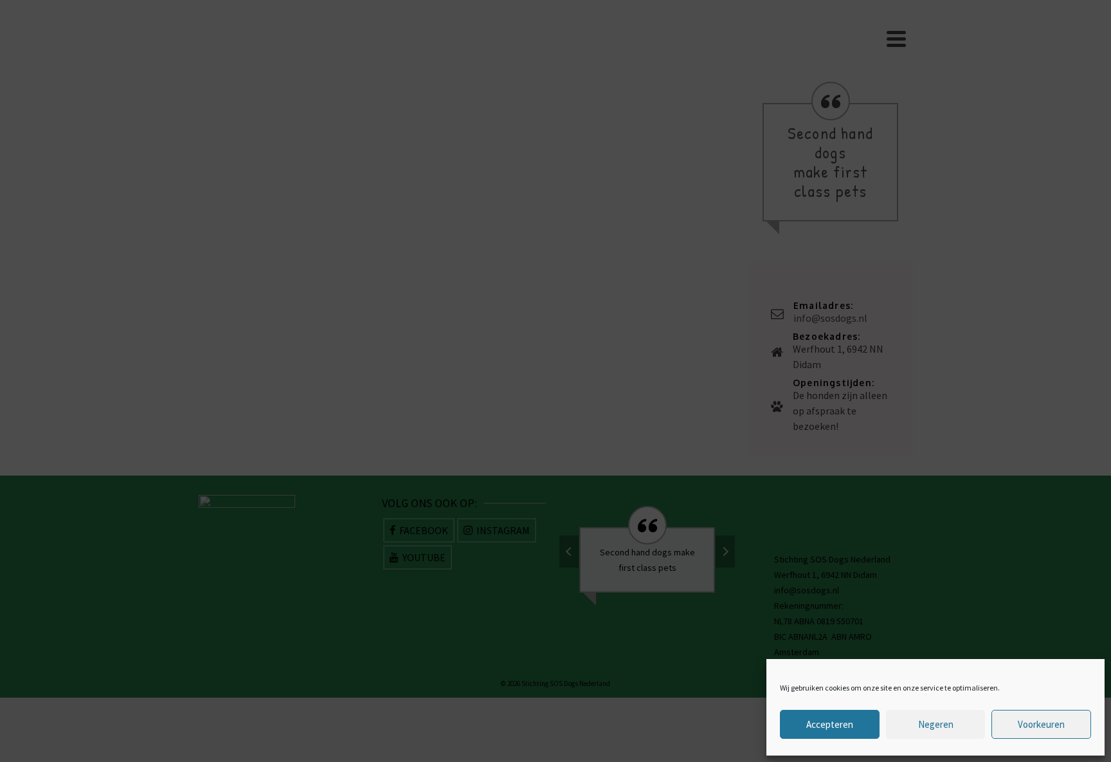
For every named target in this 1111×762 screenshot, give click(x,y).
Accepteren (829, 724)
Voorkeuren (1041, 724)
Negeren (935, 724)
